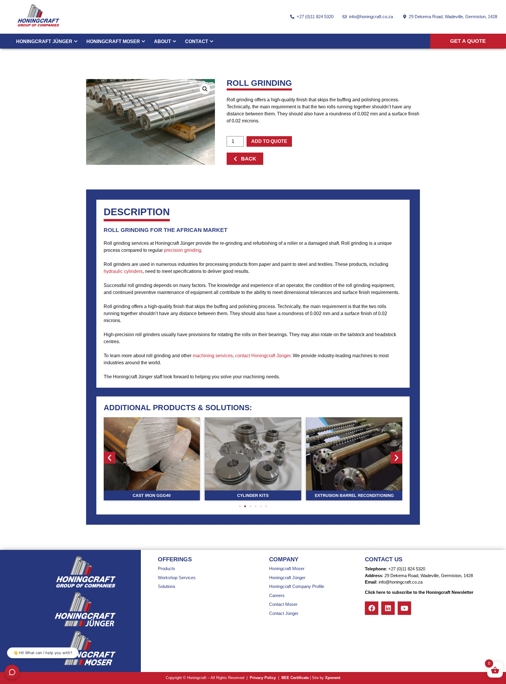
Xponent (332, 678)
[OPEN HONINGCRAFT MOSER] (143, 41)
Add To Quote (269, 141)
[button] (205, 89)
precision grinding (182, 250)
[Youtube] (404, 608)
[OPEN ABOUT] (174, 41)
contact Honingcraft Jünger (262, 355)
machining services (213, 355)
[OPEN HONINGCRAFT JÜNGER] (76, 41)
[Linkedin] (388, 608)
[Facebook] (371, 608)
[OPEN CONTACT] (211, 41)
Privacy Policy (263, 678)
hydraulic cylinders (123, 271)
